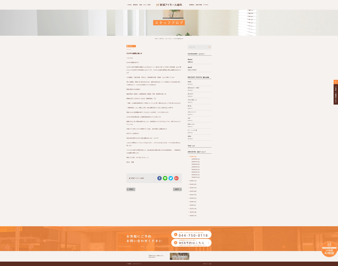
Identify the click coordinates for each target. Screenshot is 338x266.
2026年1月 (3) (196, 177)
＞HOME (128, 263)
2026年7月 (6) (196, 161)
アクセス (205, 4)
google (176, 178)
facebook (159, 178)
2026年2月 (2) (196, 174)
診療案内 (191, 4)
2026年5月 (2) (196, 167)
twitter (171, 178)
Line (165, 178)
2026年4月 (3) (196, 169)
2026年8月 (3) (196, 159)
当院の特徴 (199, 4)
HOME (130, 4)
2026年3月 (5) (196, 172)
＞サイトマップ (136, 263)
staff (130, 46)
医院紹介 (135, 4)
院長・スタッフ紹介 (145, 4)
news (190, 61)
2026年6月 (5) (196, 164)
